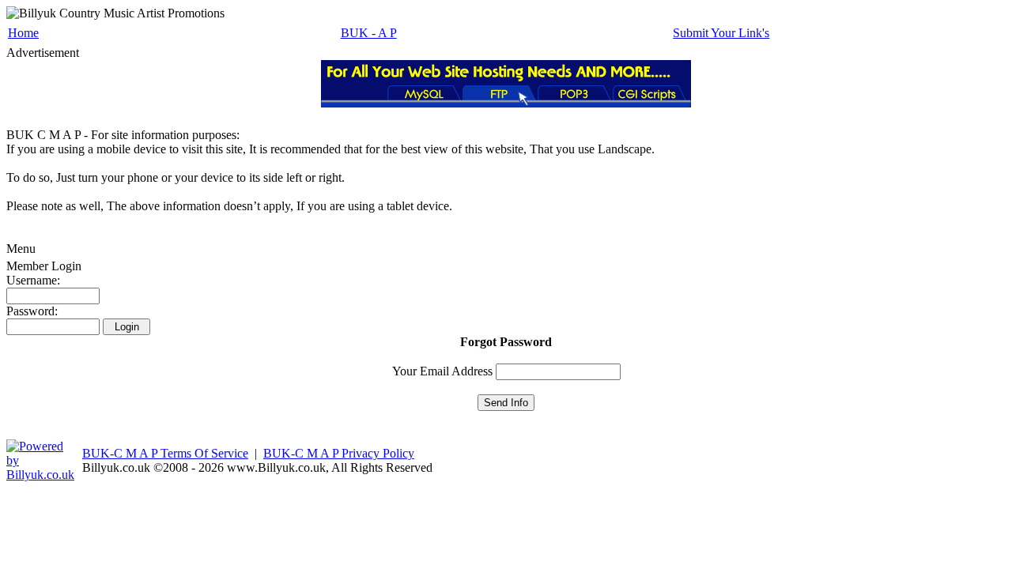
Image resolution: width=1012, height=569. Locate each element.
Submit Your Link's (721, 33)
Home (23, 33)
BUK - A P (369, 33)
